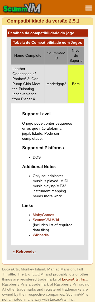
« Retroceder (24, 251)
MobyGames (43, 215)
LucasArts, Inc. (74, 279)
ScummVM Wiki (46, 220)
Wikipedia (41, 235)
